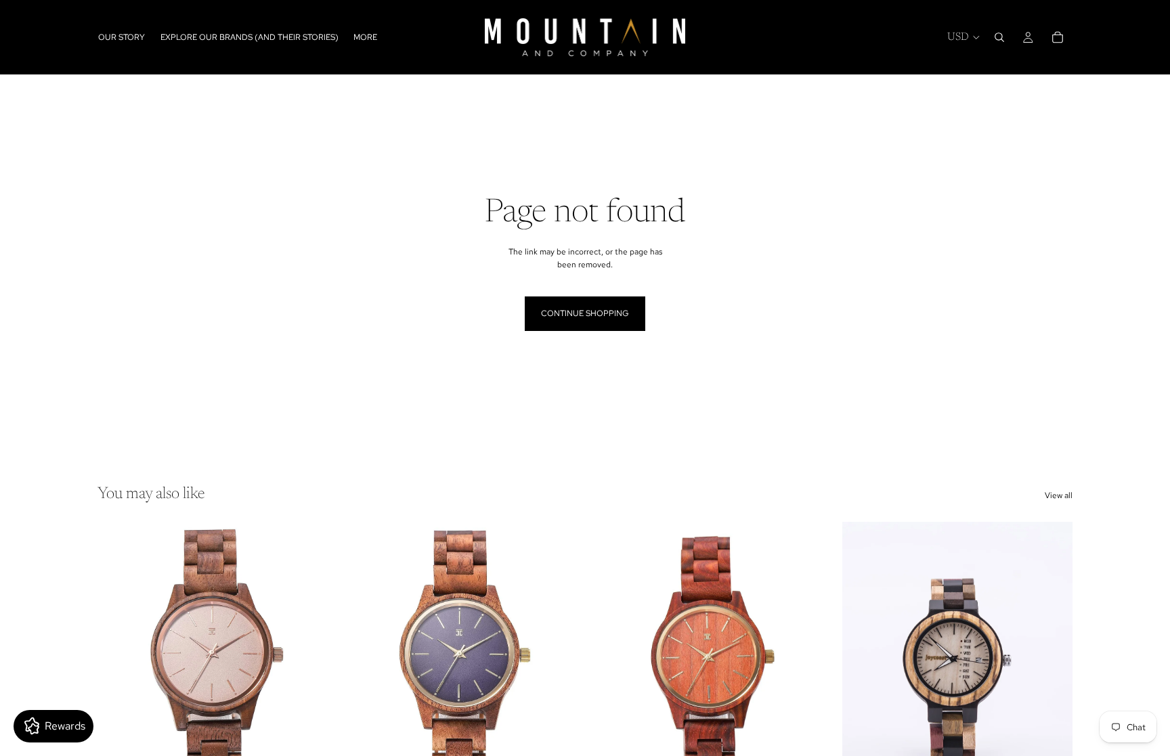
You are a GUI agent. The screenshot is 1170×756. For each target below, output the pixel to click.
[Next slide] (308, 666)
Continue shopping (585, 313)
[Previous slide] (118, 666)
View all (1058, 495)
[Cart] (1057, 37)
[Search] (999, 37)
